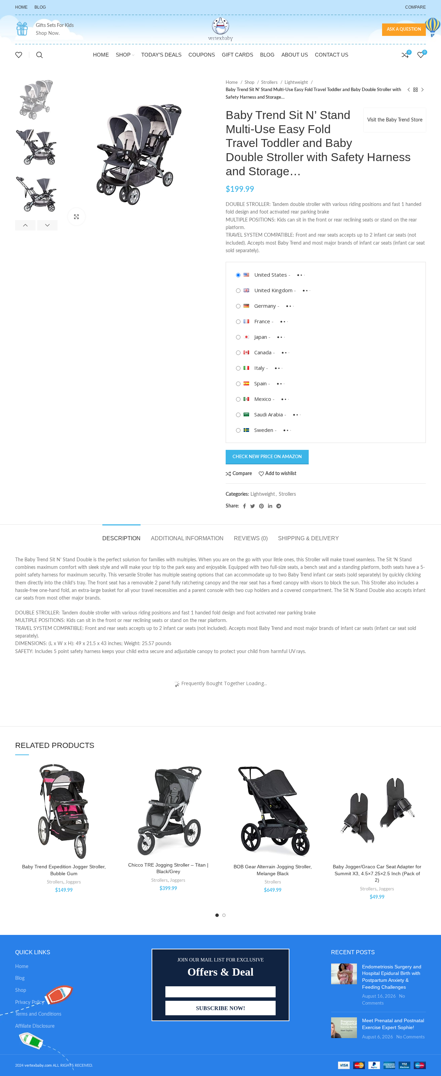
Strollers (270, 82)
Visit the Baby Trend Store (394, 120)
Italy (259, 367)
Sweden (263, 429)
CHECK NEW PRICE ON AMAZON (267, 457)
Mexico (262, 398)
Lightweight (297, 82)
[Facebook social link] (244, 506)
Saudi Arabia (268, 414)
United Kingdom (273, 290)
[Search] (40, 55)
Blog (19, 978)
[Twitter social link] (252, 506)
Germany (265, 305)
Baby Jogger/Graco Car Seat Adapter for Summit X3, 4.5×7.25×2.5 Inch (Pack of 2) (377, 873)
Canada (262, 352)
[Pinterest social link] (261, 506)
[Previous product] (408, 90)
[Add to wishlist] (107, 773)
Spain (260, 383)
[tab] (121, 534)
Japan (260, 336)
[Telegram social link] (278, 506)
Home (232, 82)
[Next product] (422, 90)
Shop (250, 82)
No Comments (410, 1037)
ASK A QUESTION (404, 29)
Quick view (107, 804)
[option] (36, 100)
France (262, 321)
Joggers (73, 882)
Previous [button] (25, 225)
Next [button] (47, 225)
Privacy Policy (29, 1002)
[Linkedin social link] (270, 506)
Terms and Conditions (38, 1014)
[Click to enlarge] (76, 216)
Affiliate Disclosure (34, 1026)
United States (270, 274)
